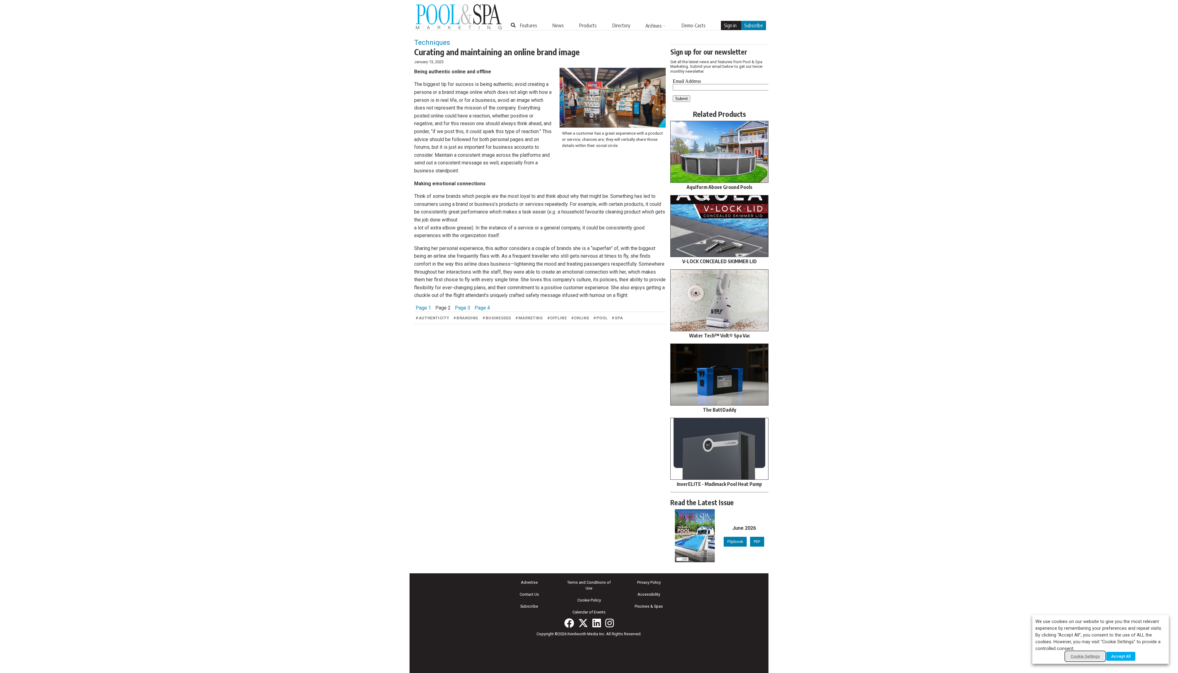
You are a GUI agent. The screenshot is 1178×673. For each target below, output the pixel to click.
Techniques (432, 42)
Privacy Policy (649, 582)
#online (580, 318)
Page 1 (423, 308)
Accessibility (648, 594)
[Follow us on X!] (583, 623)
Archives (653, 26)
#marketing (529, 318)
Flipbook (735, 541)
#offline (557, 318)
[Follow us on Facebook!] (569, 623)
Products (588, 25)
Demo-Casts (694, 25)
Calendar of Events (589, 612)
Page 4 (482, 308)
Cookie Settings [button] (1085, 656)
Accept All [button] (1120, 656)
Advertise (529, 582)
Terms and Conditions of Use (589, 585)
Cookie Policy (589, 600)
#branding (465, 318)
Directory (621, 25)
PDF (757, 541)
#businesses (497, 318)
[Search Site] (513, 25)
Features (528, 25)
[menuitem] (528, 25)
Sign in (730, 25)
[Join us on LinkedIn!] (596, 623)
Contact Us (529, 594)
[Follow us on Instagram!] (609, 623)
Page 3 (462, 308)
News (558, 25)
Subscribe (753, 25)
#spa (617, 318)
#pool (600, 318)
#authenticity (432, 318)
